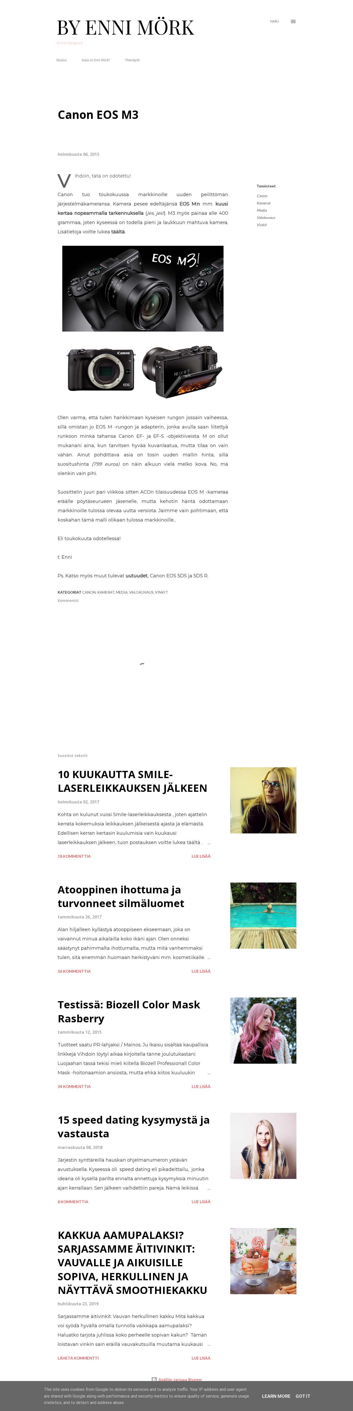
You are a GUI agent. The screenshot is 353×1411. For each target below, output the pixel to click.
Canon (262, 196)
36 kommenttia (74, 971)
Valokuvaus (266, 217)
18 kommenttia (74, 856)
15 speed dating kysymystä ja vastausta (134, 1126)
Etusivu (62, 60)
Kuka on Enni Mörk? (96, 60)
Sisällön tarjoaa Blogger (179, 1379)
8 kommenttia (73, 1201)
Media (262, 210)
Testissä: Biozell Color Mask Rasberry (129, 1011)
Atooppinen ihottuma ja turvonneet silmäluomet (121, 896)
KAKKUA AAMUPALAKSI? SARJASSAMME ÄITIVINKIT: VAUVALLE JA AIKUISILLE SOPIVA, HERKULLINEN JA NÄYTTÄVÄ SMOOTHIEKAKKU (132, 1262)
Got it (303, 1396)
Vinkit (261, 225)
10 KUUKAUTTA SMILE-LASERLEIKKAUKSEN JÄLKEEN (133, 781)
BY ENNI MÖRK (125, 26)
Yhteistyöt (132, 60)
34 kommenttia (74, 1086)
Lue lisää (201, 856)
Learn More (276, 1396)
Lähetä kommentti (78, 1358)
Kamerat (263, 203)
